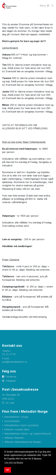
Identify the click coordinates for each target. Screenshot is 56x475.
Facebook (11, 376)
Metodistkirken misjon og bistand (21, 425)
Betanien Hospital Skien (16, 429)
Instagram (11, 380)
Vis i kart (9, 402)
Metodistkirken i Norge (16, 416)
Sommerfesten (12, 421)
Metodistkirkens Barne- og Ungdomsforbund (27, 433)
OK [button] (7, 470)
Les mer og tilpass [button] (14, 462)
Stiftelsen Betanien (14, 437)
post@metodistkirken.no (14, 361)
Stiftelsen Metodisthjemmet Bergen (22, 441)
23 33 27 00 (9, 354)
